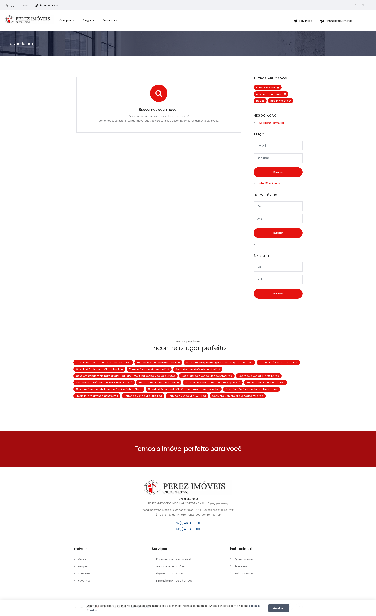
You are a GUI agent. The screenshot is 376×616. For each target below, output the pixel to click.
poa (259, 100)
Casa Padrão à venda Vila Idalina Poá (99, 369)
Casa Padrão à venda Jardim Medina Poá (251, 389)
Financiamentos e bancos (174, 581)
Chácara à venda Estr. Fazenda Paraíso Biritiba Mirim (109, 389)
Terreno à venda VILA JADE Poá (187, 395)
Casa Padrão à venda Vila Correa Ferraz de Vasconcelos (183, 389)
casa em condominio (270, 94)
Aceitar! (278, 608)
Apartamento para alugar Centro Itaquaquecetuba (219, 362)
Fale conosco (244, 573)
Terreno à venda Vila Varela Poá (149, 369)
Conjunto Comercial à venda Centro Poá (237, 395)
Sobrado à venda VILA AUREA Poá (259, 376)
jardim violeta (279, 100)
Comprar (65, 20)
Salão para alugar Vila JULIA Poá (159, 382)
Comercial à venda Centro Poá (278, 362)
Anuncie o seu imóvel (170, 566)
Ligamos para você (169, 573)
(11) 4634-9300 (189, 523)
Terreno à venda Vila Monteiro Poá (158, 362)
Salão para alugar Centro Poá (265, 382)
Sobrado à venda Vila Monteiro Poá (197, 369)
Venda (82, 559)
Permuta (109, 20)
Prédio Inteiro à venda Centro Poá (97, 395)
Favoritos (84, 581)
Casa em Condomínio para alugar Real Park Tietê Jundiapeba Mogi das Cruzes (125, 376)
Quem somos (244, 559)
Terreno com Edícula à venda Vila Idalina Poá (104, 382)
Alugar (87, 20)
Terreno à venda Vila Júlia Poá (143, 395)
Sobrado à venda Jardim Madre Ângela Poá (212, 382)
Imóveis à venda (266, 87)
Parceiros (241, 566)
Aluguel (83, 566)
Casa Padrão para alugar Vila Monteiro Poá (103, 362)
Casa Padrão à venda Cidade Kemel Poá (207, 376)
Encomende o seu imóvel (173, 559)
